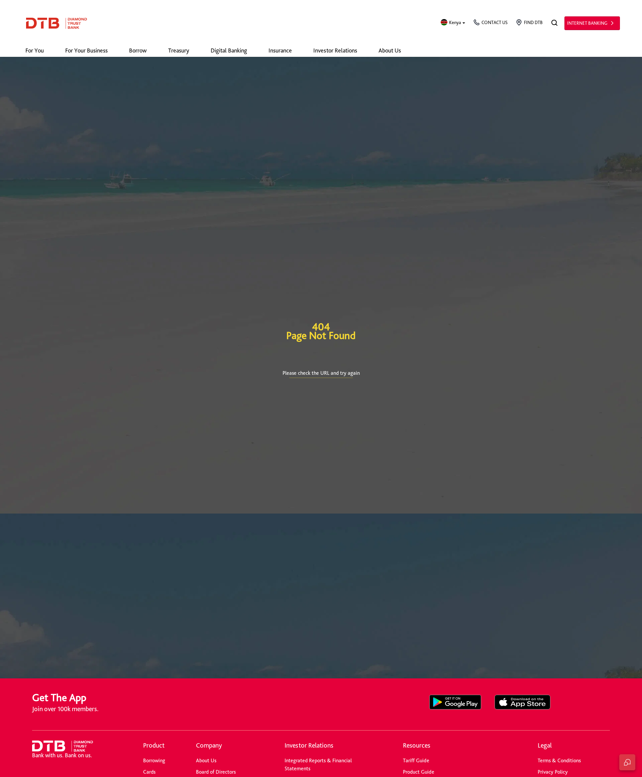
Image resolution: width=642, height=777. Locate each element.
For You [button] (34, 50)
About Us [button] (390, 50)
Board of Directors (216, 772)
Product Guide (418, 772)
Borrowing (154, 760)
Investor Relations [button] (335, 50)
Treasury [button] (178, 50)
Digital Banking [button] (229, 50)
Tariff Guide (416, 760)
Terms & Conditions (559, 760)
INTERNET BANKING (587, 23)
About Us (206, 760)
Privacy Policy (553, 772)
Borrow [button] (138, 50)
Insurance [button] (280, 50)
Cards (149, 772)
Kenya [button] (455, 22)
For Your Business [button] (86, 50)
